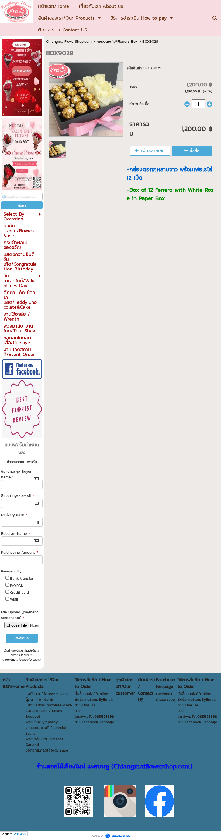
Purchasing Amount (19, 552)
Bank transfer (21, 578)
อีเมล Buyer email (17, 496)
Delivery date (14, 515)
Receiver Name (15, 533)
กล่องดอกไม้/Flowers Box (116, 41)
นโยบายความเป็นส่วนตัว (17, 659)
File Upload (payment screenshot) (19, 615)
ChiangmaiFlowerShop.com (69, 41)
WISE (14, 599)
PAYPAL (16, 585)
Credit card (19, 592)
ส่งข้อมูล (22, 638)
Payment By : (12, 571)
